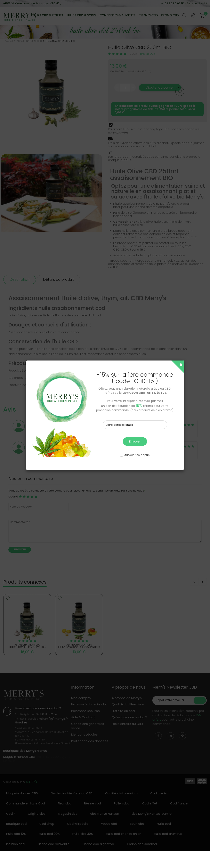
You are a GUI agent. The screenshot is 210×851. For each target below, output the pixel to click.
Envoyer (135, 441)
